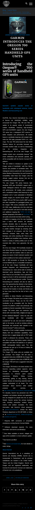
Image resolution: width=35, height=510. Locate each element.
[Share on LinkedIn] (16, 490)
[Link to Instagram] (28, 507)
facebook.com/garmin (13, 414)
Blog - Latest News (10, 10)
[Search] (25, 4)
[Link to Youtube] (31, 507)
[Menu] (29, 4)
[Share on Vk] (23, 490)
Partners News (24, 35)
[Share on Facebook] (4, 490)
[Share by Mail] (30, 490)
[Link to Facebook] (22, 507)
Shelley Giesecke (23, 477)
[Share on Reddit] (27, 490)
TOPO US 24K (25, 212)
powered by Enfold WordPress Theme (11, 505)
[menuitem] (25, 4)
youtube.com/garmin (10, 417)
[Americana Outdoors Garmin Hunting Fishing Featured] (17, 25)
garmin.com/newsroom (12, 409)
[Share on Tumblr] (19, 490)
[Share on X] (8, 490)
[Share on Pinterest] (12, 490)
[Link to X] (25, 507)
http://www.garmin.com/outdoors (13, 390)
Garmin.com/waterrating (13, 444)
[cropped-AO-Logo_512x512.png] (14, 4)
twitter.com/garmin (26, 414)
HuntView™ (27, 214)
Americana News (11, 35)
